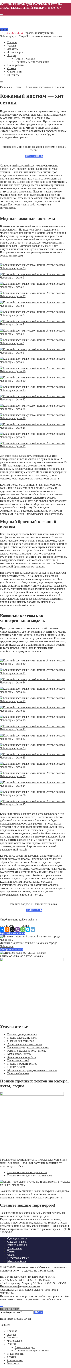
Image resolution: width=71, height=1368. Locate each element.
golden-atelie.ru (28, 919)
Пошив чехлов (16, 1066)
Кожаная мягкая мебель (21, 1057)
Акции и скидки (25, 1347)
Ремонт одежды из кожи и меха (26, 1050)
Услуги (11, 1334)
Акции (11, 1343)
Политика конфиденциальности (20, 1286)
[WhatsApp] (22, 929)
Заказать (12, 1337)
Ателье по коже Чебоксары (23, 23)
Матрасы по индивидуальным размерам (32, 1070)
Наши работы (15, 1353)
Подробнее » (53, 7)
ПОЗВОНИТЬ (34, 156)
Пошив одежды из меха (22, 1037)
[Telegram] (33, 929)
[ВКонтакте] (2, 929)
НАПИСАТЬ (34, 910)
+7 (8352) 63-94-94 (11, 32)
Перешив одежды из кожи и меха (28, 1047)
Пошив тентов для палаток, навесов (29, 1175)
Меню (4, 29)
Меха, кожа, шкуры (19, 1053)
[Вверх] (1, 1306)
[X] (12, 929)
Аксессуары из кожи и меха (24, 1044)
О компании (15, 1360)
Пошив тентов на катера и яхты (27, 1172)
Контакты (13, 1363)
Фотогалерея (15, 1340)
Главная (12, 1330)
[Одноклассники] (7, 929)
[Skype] (27, 929)
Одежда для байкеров (20, 1040)
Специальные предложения (32, 1350)
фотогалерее (7, 207)
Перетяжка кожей (18, 1060)
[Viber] (17, 929)
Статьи (11, 1356)
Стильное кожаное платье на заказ (21, 955)
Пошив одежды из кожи (22, 1034)
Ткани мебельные (18, 1073)
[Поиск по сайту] (1, 14)
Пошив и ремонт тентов (22, 1063)
